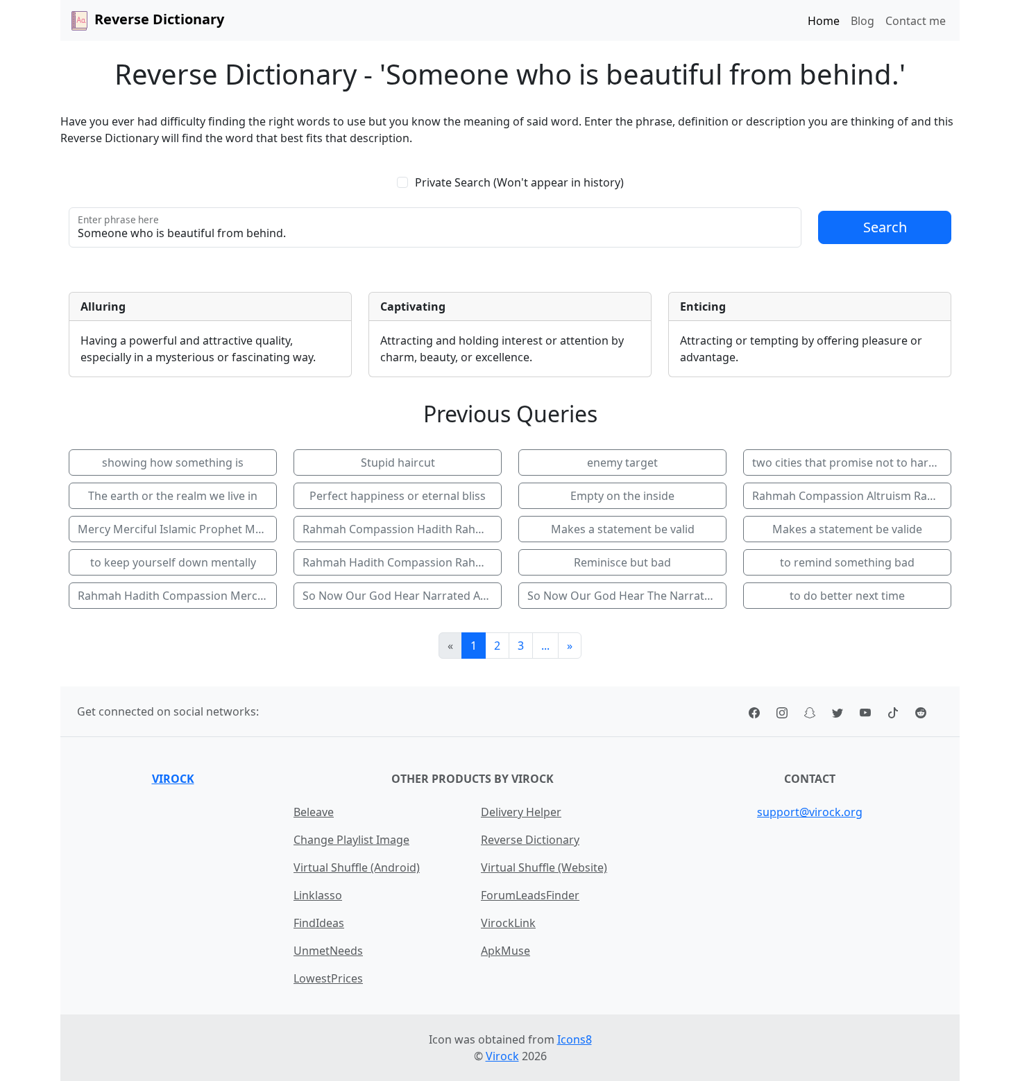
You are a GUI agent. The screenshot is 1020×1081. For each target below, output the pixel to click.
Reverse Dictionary (530, 839)
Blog (862, 20)
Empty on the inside (622, 495)
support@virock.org (809, 812)
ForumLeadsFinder (530, 895)
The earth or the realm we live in (172, 495)
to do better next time (847, 595)
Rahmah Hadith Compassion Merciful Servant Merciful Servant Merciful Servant (177, 595)
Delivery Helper (521, 812)
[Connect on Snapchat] (809, 711)
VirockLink (508, 923)
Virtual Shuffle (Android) (357, 867)
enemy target (622, 462)
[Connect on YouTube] (865, 711)
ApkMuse (505, 950)
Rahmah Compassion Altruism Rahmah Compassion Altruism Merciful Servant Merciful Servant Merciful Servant (851, 495)
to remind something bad (847, 562)
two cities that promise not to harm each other (851, 462)
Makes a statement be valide (847, 529)
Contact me (915, 20)
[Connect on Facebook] (754, 711)
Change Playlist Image (351, 839)
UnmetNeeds (328, 950)
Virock (173, 778)
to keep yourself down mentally (173, 562)
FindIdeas (319, 923)
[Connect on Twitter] (837, 711)
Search (885, 227)
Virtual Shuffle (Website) (544, 867)
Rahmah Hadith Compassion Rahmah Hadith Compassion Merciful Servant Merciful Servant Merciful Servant (402, 562)
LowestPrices (328, 978)
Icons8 (574, 1039)
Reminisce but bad (622, 562)
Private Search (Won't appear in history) (519, 182)
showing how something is (173, 462)
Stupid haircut (398, 462)
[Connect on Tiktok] (893, 711)
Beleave (314, 812)
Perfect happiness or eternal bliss (397, 495)
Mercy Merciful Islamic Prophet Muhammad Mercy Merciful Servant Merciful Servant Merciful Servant (177, 529)
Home (824, 20)
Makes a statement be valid (623, 529)
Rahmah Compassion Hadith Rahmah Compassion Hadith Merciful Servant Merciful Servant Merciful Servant (402, 529)
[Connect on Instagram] (782, 711)
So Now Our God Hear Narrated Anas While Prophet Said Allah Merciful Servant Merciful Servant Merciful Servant (402, 595)
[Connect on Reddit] (920, 711)
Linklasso (318, 895)
